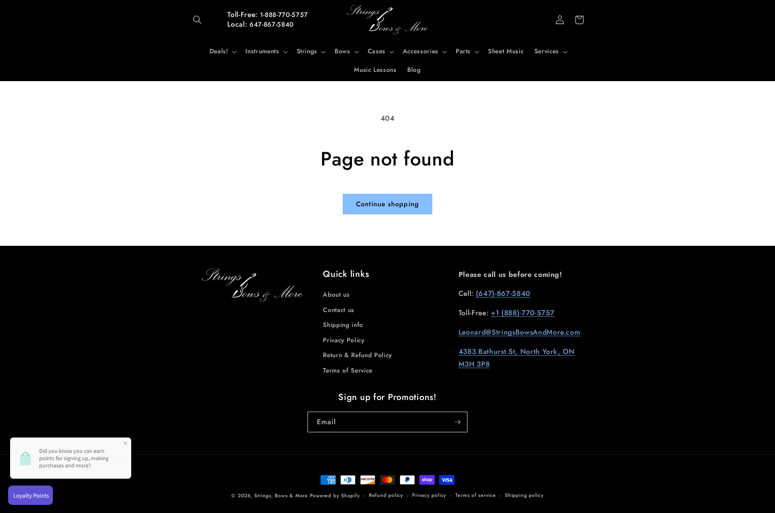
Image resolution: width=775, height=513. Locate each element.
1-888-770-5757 (284, 14)
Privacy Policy (343, 340)
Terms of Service (348, 370)
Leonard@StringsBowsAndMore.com (519, 332)
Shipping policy (524, 495)
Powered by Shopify (335, 495)
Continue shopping (387, 204)
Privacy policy (429, 495)
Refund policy (386, 495)
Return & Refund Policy (357, 355)
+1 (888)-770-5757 (523, 313)
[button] (197, 19)
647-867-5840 (271, 24)
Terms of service (475, 495)
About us (336, 294)
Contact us (338, 310)
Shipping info (343, 324)
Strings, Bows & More (281, 495)
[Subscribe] (457, 422)
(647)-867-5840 (503, 293)
